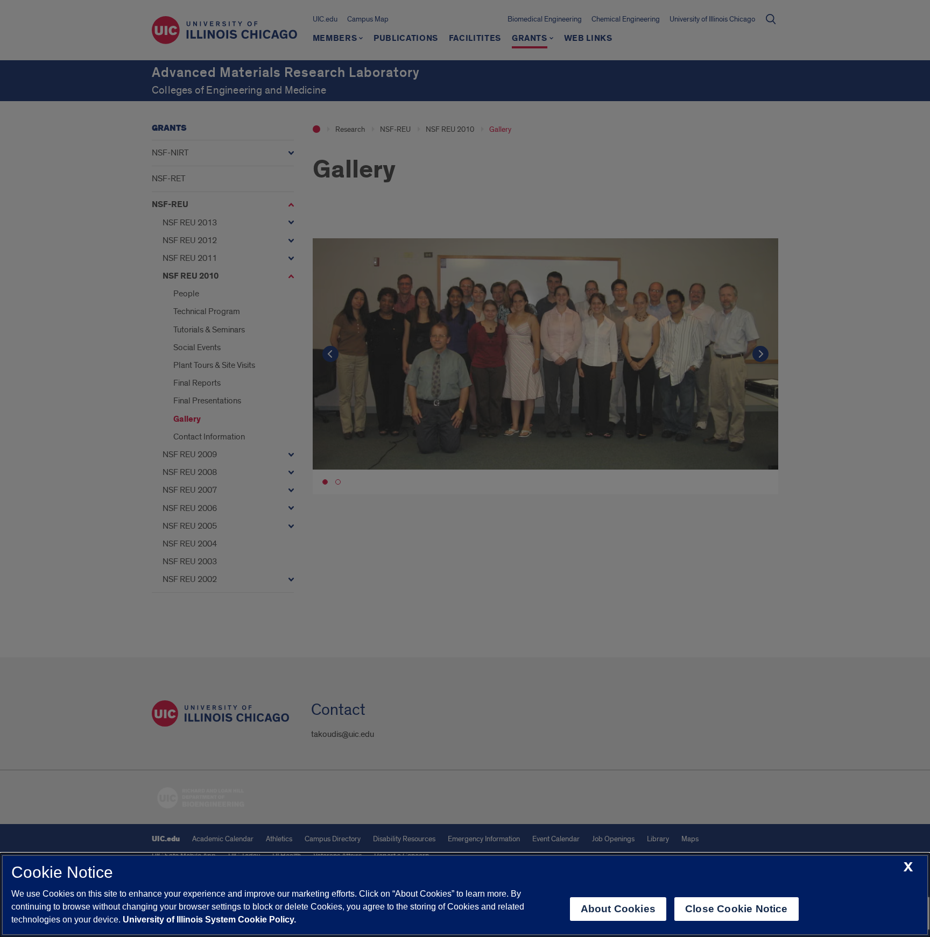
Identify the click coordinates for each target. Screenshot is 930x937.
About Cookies (618, 908)
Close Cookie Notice (736, 908)
